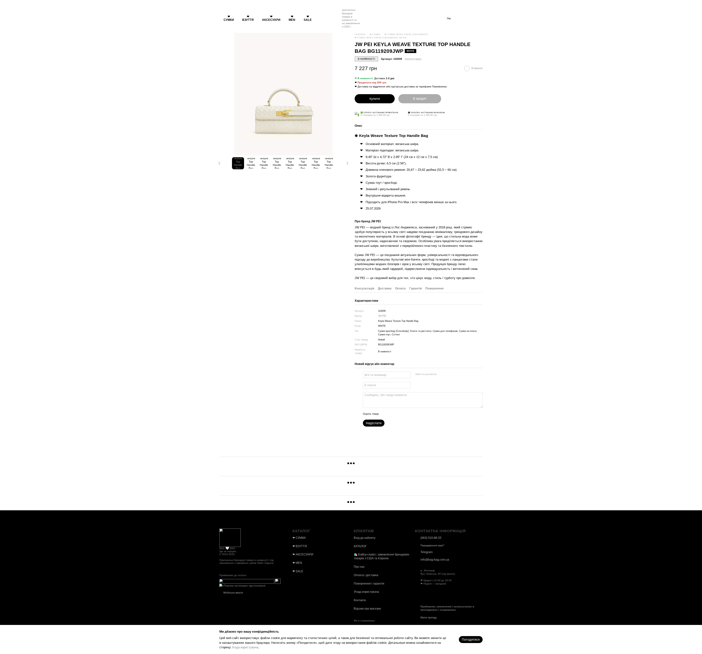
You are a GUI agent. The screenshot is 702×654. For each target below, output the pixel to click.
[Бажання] (461, 18)
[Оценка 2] (391, 414)
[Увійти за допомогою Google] (446, 374)
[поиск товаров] (322, 18)
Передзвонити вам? (432, 545)
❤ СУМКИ (229, 18)
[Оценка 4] (402, 414)
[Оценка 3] (396, 414)
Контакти (360, 600)
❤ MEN (292, 18)
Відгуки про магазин (367, 608)
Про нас (359, 566)
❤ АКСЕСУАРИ (271, 18)
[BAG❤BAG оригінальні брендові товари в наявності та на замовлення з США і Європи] (230, 537)
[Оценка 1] (385, 414)
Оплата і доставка (366, 575)
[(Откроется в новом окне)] (246, 581)
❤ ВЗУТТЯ (248, 18)
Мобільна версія (233, 592)
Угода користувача (366, 591)
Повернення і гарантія (369, 583)
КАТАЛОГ (360, 546)
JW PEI (382, 315)
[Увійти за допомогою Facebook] (441, 374)
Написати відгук (413, 59)
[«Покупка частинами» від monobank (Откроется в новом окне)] (242, 585)
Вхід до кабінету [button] (364, 537)
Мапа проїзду (428, 617)
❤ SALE (308, 18)
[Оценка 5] (408, 414)
